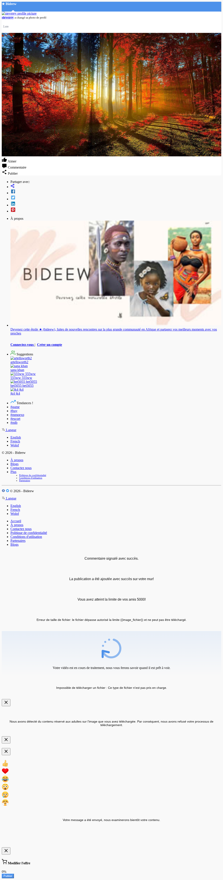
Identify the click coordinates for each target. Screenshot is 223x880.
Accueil (15, 521)
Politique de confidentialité (32, 475)
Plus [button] (13, 472)
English (15, 437)
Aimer (11, 161)
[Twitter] (115, 198)
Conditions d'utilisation (30, 477)
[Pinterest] (115, 210)
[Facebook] (115, 192)
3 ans (5, 26)
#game (15, 407)
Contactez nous (21, 468)
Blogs (14, 464)
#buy (13, 411)
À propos (16, 460)
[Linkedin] (115, 204)
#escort (15, 419)
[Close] (6, 702)
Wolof (14, 445)
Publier (7, 876)
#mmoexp (17, 415)
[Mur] (115, 186)
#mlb (13, 422)
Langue (10, 430)
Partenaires (24, 480)
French (15, 441)
